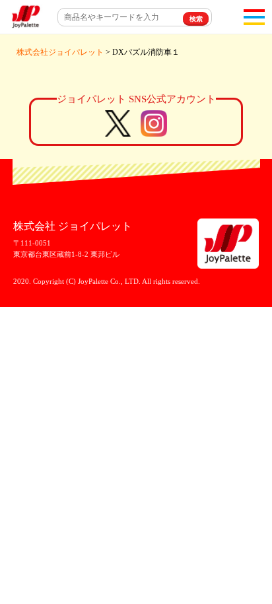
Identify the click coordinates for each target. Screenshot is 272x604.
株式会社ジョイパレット (60, 52)
